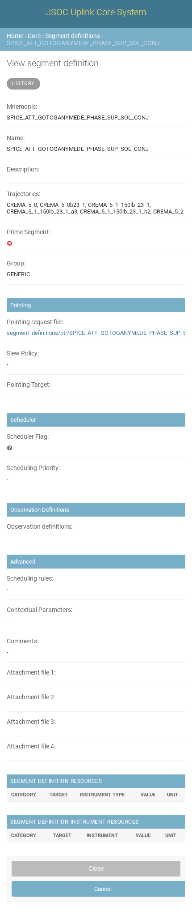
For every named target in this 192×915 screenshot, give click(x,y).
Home (15, 35)
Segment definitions (72, 35)
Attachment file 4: (31, 746)
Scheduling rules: (30, 578)
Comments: (22, 641)
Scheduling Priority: (33, 468)
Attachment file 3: (31, 721)
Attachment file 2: (31, 697)
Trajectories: (23, 194)
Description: (23, 169)
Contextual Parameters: (39, 610)
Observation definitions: (39, 526)
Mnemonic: (22, 106)
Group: (16, 263)
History (23, 83)
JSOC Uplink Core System (96, 12)
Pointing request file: (35, 322)
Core (34, 35)
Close (96, 868)
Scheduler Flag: (28, 436)
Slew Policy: (23, 353)
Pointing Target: (28, 384)
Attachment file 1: (31, 672)
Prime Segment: (28, 232)
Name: (16, 138)
